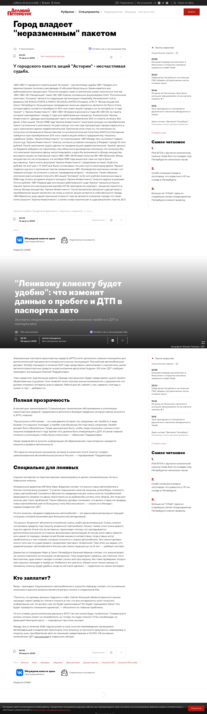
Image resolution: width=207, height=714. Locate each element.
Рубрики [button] (68, 11)
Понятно (196, 708)
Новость (25, 662)
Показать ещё (159, 133)
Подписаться (126, 3)
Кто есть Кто (146, 11)
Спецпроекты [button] (89, 11)
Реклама (130, 11)
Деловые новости (90, 662)
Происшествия (73, 662)
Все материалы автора (52, 56)
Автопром (45, 662)
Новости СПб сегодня (127, 662)
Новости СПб (108, 662)
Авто (34, 662)
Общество (58, 662)
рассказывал (41, 636)
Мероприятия (113, 11)
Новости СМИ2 (22, 250)
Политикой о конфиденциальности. (52, 710)
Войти (191, 12)
